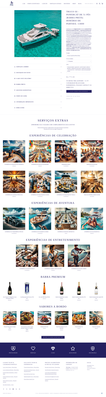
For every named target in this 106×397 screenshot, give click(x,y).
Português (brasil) (89, 3)
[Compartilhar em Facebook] (73, 96)
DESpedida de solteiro (66, 164)
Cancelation (89, 365)
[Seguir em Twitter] (6, 389)
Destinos (67, 3)
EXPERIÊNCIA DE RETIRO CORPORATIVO (66, 231)
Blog (80, 3)
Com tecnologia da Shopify (72, 393)
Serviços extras (55, 3)
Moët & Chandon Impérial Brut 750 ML (79, 297)
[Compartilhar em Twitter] (75, 96)
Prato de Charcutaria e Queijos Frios (10, 327)
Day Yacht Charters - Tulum (8, 384)
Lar (24, 3)
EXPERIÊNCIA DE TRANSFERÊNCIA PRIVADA (14, 231)
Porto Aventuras (34, 3)
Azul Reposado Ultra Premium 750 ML (27, 297)
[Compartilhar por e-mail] (78, 96)
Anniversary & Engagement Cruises (52, 376)
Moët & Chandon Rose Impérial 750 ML (62, 297)
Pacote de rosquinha (96, 326)
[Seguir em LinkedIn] (16, 389)
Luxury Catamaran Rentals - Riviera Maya (11, 370)
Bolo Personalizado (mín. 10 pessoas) (61, 327)
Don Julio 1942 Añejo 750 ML (44, 297)
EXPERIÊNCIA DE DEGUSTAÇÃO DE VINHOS (40, 194)
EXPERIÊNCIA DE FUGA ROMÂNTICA (91, 231)
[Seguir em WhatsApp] (19, 389)
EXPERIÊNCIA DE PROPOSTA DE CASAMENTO (14, 164)
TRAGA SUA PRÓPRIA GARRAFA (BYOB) (92, 194)
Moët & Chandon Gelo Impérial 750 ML (96, 297)
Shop (74, 3)
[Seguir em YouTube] (13, 389)
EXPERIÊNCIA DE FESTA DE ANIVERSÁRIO (40, 164)
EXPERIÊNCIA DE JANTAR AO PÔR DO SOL (14, 194)
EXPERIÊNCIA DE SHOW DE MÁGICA (27, 268)
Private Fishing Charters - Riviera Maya (31, 367)
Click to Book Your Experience (79, 91)
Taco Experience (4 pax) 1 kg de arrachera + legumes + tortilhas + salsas (27, 328)
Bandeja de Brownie (44, 326)
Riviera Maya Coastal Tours (29, 379)
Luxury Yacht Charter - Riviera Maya (10, 367)
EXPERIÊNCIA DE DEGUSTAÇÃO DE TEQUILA (66, 194)
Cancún (44, 3)
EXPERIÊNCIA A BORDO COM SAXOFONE (53, 268)
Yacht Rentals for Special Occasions (52, 370)
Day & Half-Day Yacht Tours (29, 374)
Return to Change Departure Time (53, 337)
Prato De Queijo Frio (79, 326)
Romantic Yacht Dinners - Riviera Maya (52, 367)
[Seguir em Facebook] (3, 389)
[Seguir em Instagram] (10, 389)
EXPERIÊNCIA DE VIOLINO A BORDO (78, 268)
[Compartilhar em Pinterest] (77, 96)
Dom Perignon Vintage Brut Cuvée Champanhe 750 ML (9, 297)
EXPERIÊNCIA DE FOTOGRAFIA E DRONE (40, 231)
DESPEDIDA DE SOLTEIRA (92, 164)
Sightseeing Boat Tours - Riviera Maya (31, 376)
